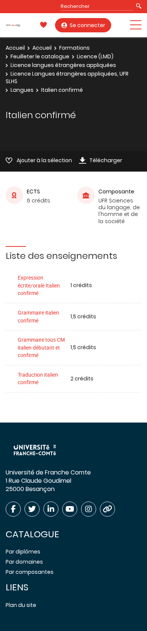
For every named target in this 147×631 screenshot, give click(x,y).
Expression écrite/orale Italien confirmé (39, 285)
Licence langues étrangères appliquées (63, 65)
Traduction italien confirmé (38, 378)
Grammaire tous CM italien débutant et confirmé (41, 347)
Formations (74, 48)
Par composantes (30, 572)
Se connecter (87, 25)
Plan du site (21, 605)
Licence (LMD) (95, 56)
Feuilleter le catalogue (40, 56)
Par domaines (24, 562)
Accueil (15, 48)
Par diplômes (23, 551)
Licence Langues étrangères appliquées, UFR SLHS (67, 77)
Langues (22, 90)
